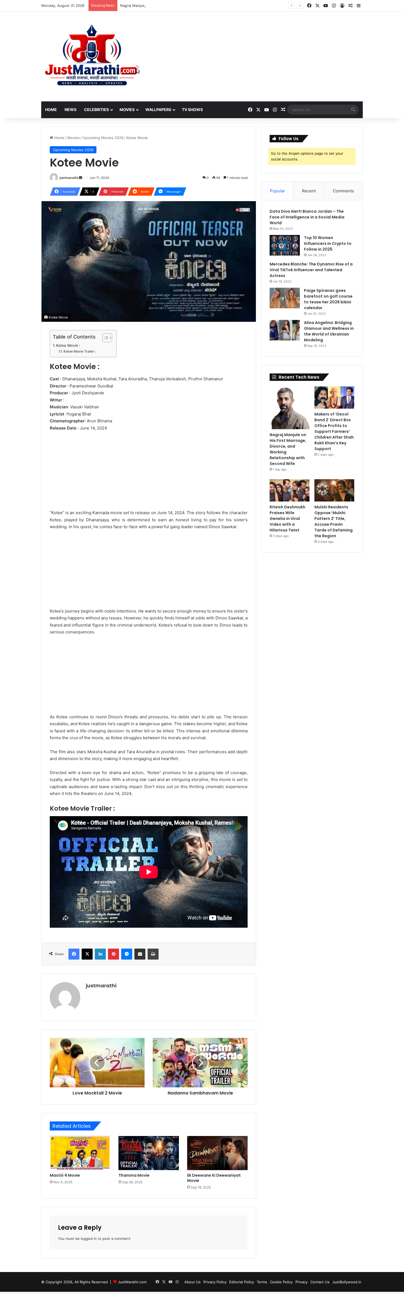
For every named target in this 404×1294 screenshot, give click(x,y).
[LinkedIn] (100, 954)
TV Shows (192, 109)
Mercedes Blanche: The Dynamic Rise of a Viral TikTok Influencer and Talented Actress (311, 269)
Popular (277, 190)
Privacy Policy (214, 1282)
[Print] (153, 954)
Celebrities (96, 109)
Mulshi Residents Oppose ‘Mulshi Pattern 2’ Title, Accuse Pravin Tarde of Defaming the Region (333, 521)
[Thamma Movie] (148, 1153)
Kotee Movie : (68, 345)
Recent (309, 190)
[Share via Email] (139, 954)
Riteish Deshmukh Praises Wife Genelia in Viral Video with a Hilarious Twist (287, 518)
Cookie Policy (281, 1282)
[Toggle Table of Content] (104, 337)
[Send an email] (80, 178)
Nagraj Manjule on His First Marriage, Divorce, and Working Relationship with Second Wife (197, 5)
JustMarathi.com (132, 1282)
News (70, 109)
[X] (87, 954)
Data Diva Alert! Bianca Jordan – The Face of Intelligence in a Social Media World (307, 217)
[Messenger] (126, 954)
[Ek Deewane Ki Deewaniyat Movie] (217, 1153)
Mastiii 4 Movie (65, 1175)
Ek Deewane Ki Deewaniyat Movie (214, 1178)
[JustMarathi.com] (92, 56)
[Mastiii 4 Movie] (80, 1153)
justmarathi (69, 178)
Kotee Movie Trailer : (79, 351)
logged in (89, 1238)
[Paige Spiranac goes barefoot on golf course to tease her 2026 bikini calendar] (285, 298)
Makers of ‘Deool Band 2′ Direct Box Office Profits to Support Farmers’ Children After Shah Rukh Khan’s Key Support (334, 431)
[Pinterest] (113, 954)
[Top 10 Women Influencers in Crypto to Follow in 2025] (285, 245)
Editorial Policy (241, 1282)
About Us (192, 1282)
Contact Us (320, 1282)
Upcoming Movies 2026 (103, 137)
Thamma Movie (134, 1175)
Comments (343, 190)
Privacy (301, 1282)
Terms (262, 1282)
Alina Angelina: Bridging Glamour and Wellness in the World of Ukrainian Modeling (329, 331)
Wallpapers (158, 109)
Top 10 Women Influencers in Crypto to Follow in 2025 (328, 243)
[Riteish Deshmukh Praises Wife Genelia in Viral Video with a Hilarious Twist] (289, 490)
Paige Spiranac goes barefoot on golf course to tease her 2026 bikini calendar (328, 299)
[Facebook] (73, 954)
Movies (127, 109)
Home (51, 109)
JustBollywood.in (346, 1282)
